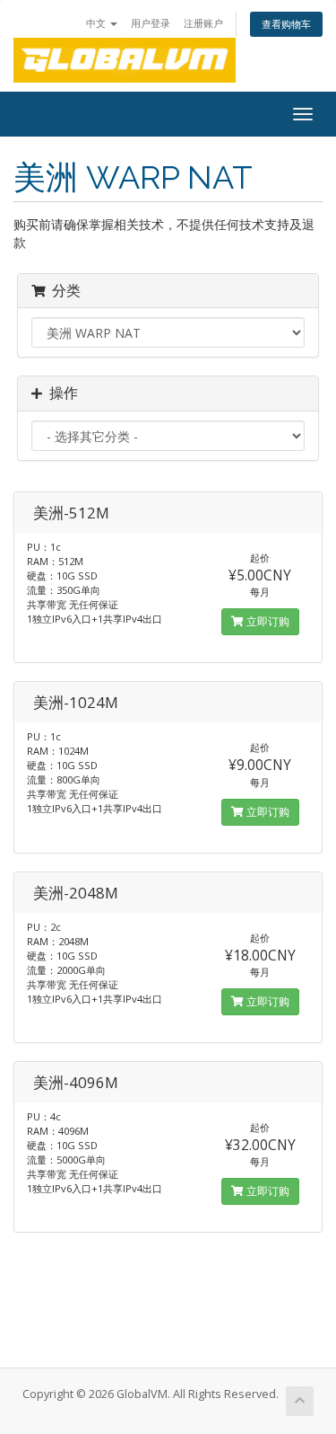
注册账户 (203, 23)
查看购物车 (286, 24)
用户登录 (150, 23)
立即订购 (266, 621)
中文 (97, 23)
